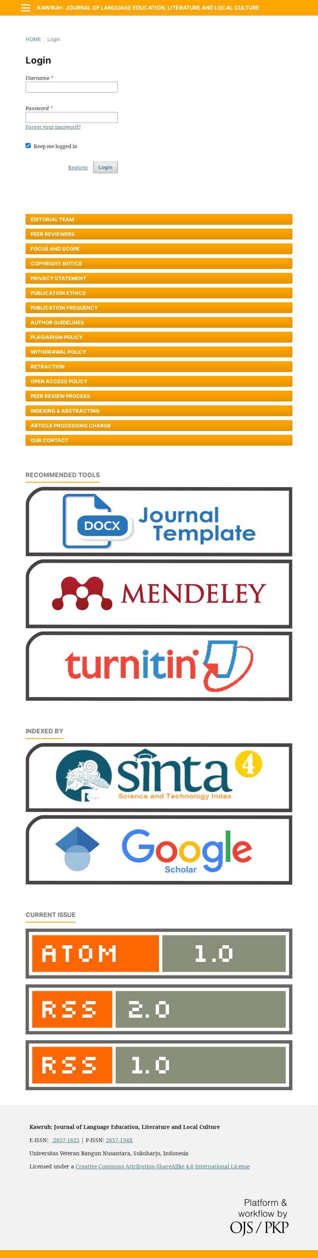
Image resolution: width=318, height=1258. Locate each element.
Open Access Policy (59, 381)
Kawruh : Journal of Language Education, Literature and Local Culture (148, 7)
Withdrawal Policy (58, 352)
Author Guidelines (57, 322)
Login (105, 167)
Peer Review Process (60, 396)
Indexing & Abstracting (65, 411)
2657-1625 (66, 1140)
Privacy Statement (58, 278)
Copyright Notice (56, 263)
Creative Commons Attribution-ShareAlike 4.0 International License (163, 1166)
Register (78, 167)
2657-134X (119, 1140)
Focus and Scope (55, 249)
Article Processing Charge (71, 425)
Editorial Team (52, 219)
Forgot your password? (53, 126)
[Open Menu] (25, 8)
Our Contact (50, 440)
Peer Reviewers (53, 234)
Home (33, 39)
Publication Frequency (64, 308)
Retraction (48, 367)
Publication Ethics (58, 293)
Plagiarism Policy (57, 337)
